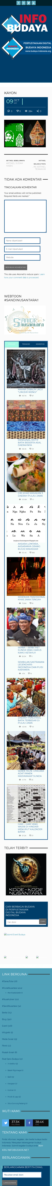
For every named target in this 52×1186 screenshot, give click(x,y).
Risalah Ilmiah (8, 1052)
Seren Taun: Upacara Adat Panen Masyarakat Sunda (31, 773)
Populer (11, 344)
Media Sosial (7, 1039)
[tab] (12, 344)
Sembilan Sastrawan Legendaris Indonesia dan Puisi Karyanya (31, 666)
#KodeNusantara (9, 988)
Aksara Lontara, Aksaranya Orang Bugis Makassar (29, 546)
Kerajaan (11, 1084)
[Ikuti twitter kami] (5, 1122)
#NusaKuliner (8, 999)
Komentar (40, 344)
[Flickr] (23, 3)
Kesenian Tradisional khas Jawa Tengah (31, 598)
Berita (4, 1013)
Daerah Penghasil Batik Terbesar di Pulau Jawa (29, 720)
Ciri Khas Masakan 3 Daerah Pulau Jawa (30, 494)
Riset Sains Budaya (10, 1059)
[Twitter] (28, 3)
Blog (4, 1019)
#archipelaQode (14, 993)
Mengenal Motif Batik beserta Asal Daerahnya (29, 442)
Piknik (4, 1046)
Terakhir (26, 344)
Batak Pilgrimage (14, 1070)
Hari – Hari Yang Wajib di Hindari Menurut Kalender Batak (30, 828)
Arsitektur (12, 1064)
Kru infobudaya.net (15, 1150)
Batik (10, 1077)
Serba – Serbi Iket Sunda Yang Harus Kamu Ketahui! (29, 650)
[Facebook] (19, 3)
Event (4, 1026)
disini (40, 1146)
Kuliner (11, 1090)
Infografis (6, 1032)
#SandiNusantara (9, 1006)
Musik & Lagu (13, 1097)
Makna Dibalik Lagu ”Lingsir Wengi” (30, 390)
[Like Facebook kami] (29, 1122)
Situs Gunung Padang (16, 1103)
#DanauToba (7, 981)
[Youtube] (33, 3)
